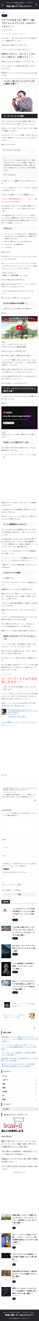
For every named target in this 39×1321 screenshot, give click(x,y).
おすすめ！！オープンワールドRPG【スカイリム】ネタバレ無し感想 (23, 948)
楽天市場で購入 (12, 716)
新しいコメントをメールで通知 (11, 885)
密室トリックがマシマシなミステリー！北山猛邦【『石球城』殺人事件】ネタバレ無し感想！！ (18, 1065)
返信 (35, 800)
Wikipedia (11, 175)
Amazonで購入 (21, 716)
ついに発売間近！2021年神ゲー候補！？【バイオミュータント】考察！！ (23, 966)
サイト (4, 856)
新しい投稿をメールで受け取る (11, 890)
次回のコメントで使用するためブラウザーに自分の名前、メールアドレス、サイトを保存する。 (19, 865)
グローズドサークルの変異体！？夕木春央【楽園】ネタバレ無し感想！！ (18, 1054)
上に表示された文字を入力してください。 (15, 872)
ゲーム (5, 775)
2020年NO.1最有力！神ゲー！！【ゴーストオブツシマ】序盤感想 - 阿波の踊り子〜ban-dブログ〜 (19, 789)
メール (5, 848)
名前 (4, 839)
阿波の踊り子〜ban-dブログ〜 (19, 6)
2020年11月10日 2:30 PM (9, 792)
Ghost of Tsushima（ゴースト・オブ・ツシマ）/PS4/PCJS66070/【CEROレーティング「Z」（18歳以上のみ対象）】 (23, 711)
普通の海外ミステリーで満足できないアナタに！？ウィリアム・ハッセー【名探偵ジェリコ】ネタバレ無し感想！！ (19, 1039)
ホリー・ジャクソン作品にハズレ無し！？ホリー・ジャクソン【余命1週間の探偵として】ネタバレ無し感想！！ (19, 1047)
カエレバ (15, 714)
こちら (32, 124)
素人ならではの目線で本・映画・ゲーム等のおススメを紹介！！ (19, 1312)
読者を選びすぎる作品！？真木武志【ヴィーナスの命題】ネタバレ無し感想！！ (19, 1059)
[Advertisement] (19, 480)
